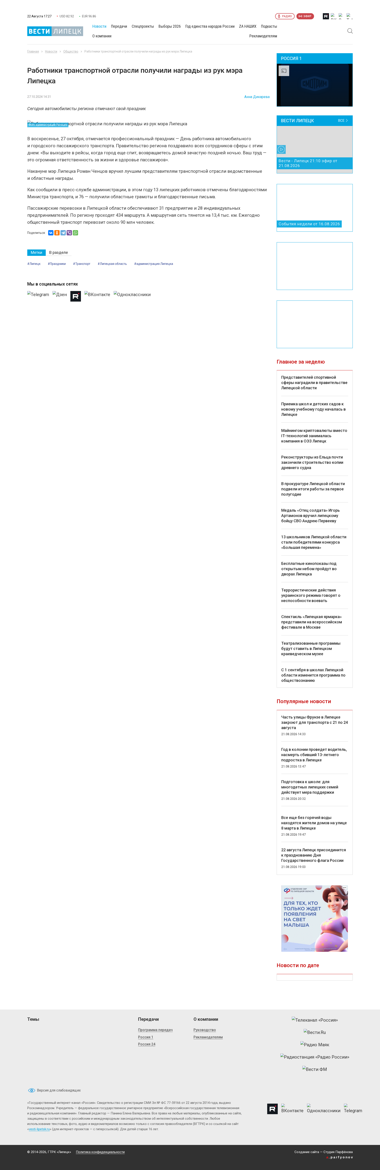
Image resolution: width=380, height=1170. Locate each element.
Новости (51, 51)
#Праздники (57, 264)
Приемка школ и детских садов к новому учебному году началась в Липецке (313, 409)
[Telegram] (63, 232)
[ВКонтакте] (50, 232)
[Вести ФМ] (314, 1069)
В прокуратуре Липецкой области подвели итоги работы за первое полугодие (313, 489)
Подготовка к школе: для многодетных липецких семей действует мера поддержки (309, 787)
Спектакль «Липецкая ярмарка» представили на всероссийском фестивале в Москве (311, 622)
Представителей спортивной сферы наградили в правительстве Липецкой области (314, 382)
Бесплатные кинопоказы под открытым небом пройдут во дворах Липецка (309, 568)
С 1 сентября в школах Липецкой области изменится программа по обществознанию (313, 675)
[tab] (36, 252)
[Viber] (69, 232)
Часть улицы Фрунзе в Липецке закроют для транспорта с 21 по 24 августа (314, 722)
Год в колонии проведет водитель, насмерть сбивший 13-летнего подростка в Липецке (314, 754)
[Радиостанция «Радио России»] (314, 1057)
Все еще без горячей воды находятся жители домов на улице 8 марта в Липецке (314, 822)
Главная (33, 51)
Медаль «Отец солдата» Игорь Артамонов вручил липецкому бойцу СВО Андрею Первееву (310, 515)
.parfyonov (340, 1157)
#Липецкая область (112, 264)
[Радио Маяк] (314, 1044)
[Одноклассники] (57, 232)
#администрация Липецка (153, 264)
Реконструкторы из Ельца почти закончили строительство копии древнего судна (312, 462)
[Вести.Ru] (315, 1032)
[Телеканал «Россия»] (315, 1020)
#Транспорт (81, 264)
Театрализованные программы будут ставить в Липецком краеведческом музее (310, 648)
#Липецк (33, 264)
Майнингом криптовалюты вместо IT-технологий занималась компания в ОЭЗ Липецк (314, 435)
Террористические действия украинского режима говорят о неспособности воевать (310, 595)
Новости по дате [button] (298, 965)
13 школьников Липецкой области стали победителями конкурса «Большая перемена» (313, 542)
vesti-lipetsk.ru (39, 1129)
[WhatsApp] (75, 232)
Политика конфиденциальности (100, 1152)
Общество (70, 51)
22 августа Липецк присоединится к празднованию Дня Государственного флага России (313, 855)
